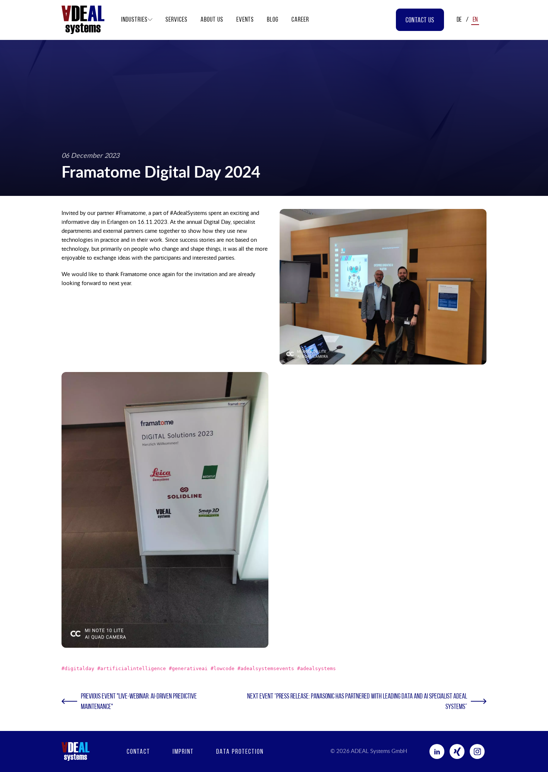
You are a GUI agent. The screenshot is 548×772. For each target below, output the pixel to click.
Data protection (240, 752)
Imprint (183, 752)
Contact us (420, 20)
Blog (272, 20)
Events (245, 20)
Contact (138, 752)
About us (212, 20)
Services (177, 20)
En (475, 20)
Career (300, 20)
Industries (134, 20)
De (459, 20)
